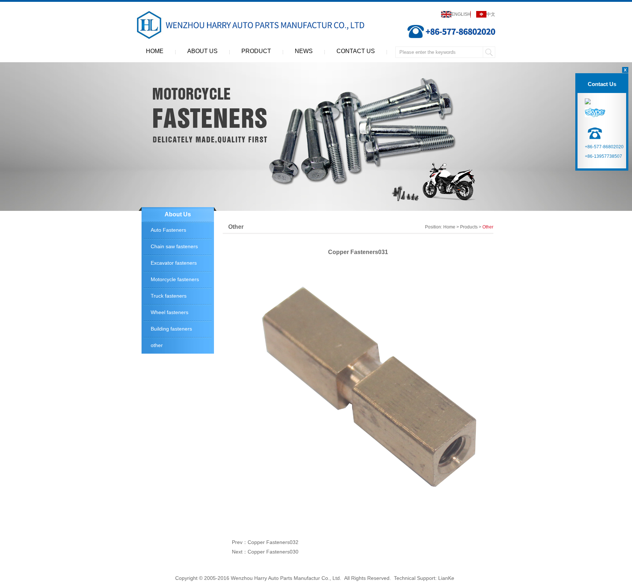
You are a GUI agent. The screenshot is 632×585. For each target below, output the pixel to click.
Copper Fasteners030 (273, 552)
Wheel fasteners (169, 312)
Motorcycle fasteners (175, 279)
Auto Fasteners (168, 230)
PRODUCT (256, 51)
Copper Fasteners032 (273, 542)
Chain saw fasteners (174, 246)
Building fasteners (171, 329)
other (157, 345)
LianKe (446, 578)
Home (449, 227)
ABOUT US (202, 51)
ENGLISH (461, 14)
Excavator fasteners (174, 263)
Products (469, 227)
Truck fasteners (169, 296)
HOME (154, 51)
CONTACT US (355, 51)
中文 (490, 14)
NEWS (304, 51)
